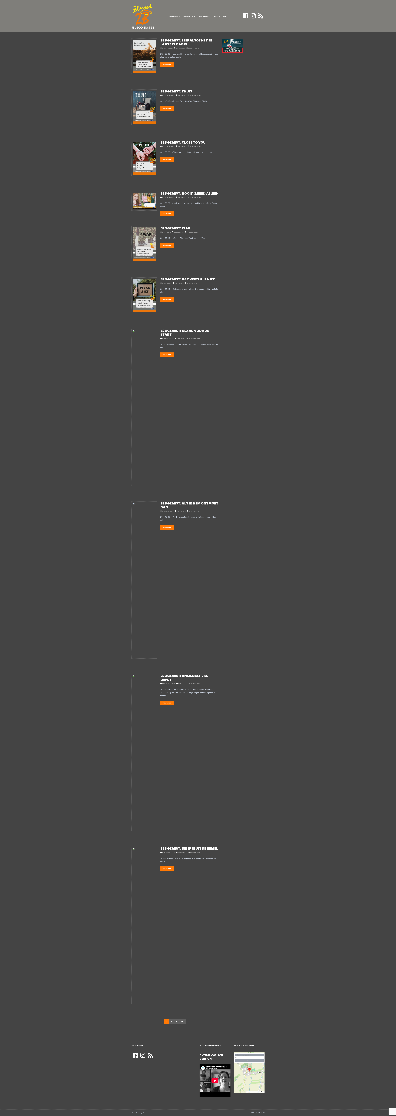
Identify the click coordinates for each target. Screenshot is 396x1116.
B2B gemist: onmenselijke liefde (184, 678)
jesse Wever (194, 48)
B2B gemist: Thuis (176, 91)
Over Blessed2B (204, 16)
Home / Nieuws (174, 16)
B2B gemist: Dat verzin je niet (187, 279)
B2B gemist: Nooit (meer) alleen (189, 193)
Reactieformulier (220, 16)
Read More (167, 64)
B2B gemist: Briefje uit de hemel (189, 848)
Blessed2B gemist (189, 16)
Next (182, 1021)
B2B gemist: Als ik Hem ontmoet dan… (189, 505)
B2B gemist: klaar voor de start (184, 332)
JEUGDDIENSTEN (142, 28)
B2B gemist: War (175, 228)
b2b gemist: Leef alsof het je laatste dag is (186, 42)
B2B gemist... (180, 48)
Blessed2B (134, 1113)
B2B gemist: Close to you (183, 142)
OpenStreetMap (252, 1092)
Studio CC (261, 1113)
